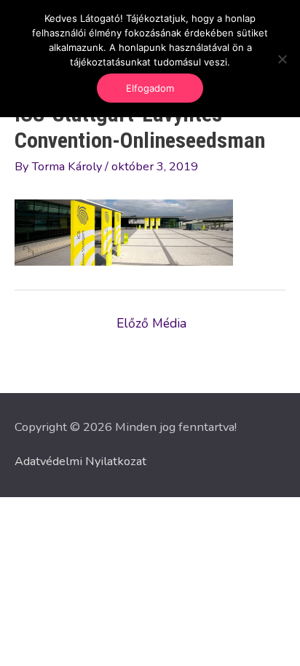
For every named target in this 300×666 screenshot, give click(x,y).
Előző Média (151, 323)
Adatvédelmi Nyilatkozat (80, 461)
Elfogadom (150, 88)
